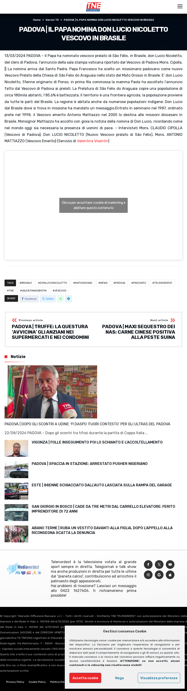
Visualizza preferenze (159, 678)
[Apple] (170, 574)
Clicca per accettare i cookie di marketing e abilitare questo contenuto (93, 205)
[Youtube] (170, 564)
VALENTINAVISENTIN (34, 290)
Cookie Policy (37, 681)
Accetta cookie (85, 678)
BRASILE (26, 282)
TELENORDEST (163, 282)
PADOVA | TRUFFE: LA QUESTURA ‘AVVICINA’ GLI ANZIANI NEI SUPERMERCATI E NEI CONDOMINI (50, 329)
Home (37, 19)
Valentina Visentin (92, 141)
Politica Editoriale (61, 681)
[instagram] (148, 574)
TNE (11, 290)
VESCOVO (60, 290)
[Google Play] (159, 574)
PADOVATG (139, 282)
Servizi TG (52, 19)
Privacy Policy (15, 681)
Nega (119, 678)
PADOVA (120, 282)
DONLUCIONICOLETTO (53, 282)
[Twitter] (159, 564)
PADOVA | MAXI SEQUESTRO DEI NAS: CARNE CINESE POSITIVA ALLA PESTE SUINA (138, 329)
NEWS (103, 282)
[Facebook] (148, 564)
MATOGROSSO (83, 282)
